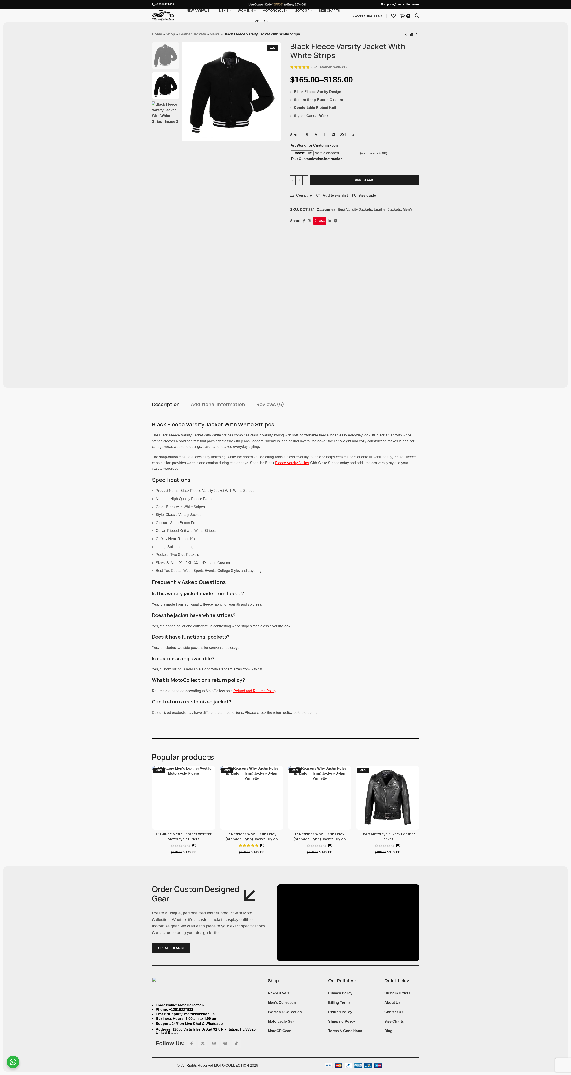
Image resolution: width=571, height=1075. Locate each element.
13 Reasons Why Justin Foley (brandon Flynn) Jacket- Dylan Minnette (251, 838)
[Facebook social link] (304, 220)
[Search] (417, 15)
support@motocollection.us (401, 4)
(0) (194, 845)
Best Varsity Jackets (354, 209)
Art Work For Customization (314, 145)
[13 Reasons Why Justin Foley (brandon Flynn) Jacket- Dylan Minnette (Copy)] (319, 798)
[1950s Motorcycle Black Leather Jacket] (387, 798)
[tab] (166, 404)
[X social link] (310, 220)
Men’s (215, 34)
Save (322, 220)
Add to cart (365, 180)
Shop (170, 34)
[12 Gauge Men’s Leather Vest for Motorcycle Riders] (183, 798)
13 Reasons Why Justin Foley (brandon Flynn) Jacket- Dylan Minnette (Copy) (319, 838)
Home (157, 34)
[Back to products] (411, 34)
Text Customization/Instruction (317, 159)
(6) (262, 845)
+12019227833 (164, 4)
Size (293, 135)
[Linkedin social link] (329, 220)
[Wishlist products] (393, 15)
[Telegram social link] (335, 220)
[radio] (307, 135)
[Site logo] (163, 15)
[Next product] (416, 34)
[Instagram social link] (214, 1043)
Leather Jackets (192, 34)
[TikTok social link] (236, 1043)
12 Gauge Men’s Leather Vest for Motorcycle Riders (183, 836)
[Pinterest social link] (225, 1043)
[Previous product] (406, 34)
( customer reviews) (329, 67)
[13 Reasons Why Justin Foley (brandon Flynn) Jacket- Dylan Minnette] (251, 798)
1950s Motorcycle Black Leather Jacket (387, 836)
